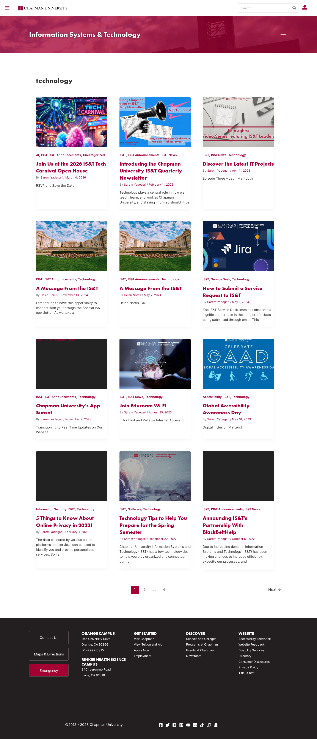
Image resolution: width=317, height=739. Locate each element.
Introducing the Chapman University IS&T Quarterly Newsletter (150, 171)
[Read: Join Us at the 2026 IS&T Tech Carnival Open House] (72, 121)
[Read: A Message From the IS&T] (72, 245)
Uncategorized (94, 155)
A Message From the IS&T (67, 288)
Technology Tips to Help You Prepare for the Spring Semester (153, 525)
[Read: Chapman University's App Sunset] (72, 363)
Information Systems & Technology (85, 34)
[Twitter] (167, 725)
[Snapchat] (216, 725)
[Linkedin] (195, 725)
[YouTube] (188, 725)
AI (37, 155)
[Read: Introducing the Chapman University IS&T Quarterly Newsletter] (155, 121)
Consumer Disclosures (254, 661)
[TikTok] (202, 725)
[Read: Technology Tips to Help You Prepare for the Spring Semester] (155, 475)
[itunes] (209, 725)
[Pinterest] (181, 725)
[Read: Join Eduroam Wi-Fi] (155, 363)
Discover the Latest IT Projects (238, 164)
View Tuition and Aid (148, 644)
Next (274, 589)
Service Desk (220, 279)
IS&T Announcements (65, 155)
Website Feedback (252, 644)
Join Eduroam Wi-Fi (142, 405)
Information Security (51, 509)
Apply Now (141, 650)
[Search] (295, 8)
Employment (142, 656)
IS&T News (169, 155)
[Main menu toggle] (7, 8)
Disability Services (251, 650)
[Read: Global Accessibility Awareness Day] (238, 363)
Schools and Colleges (201, 639)
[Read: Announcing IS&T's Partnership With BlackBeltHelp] (238, 475)
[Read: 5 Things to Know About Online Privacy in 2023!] (72, 475)
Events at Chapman (200, 650)
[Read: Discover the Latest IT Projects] (238, 121)
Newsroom (193, 656)
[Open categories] (283, 34)
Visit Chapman (144, 639)
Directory (245, 656)
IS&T (44, 155)
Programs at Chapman (202, 644)
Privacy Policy (248, 667)
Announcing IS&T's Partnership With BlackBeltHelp (225, 525)
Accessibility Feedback (255, 639)
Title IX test (246, 673)
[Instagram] (174, 725)
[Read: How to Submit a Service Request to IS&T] (238, 245)
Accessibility (212, 397)
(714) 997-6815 (93, 650)
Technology (237, 155)
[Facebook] (160, 725)
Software (134, 509)
